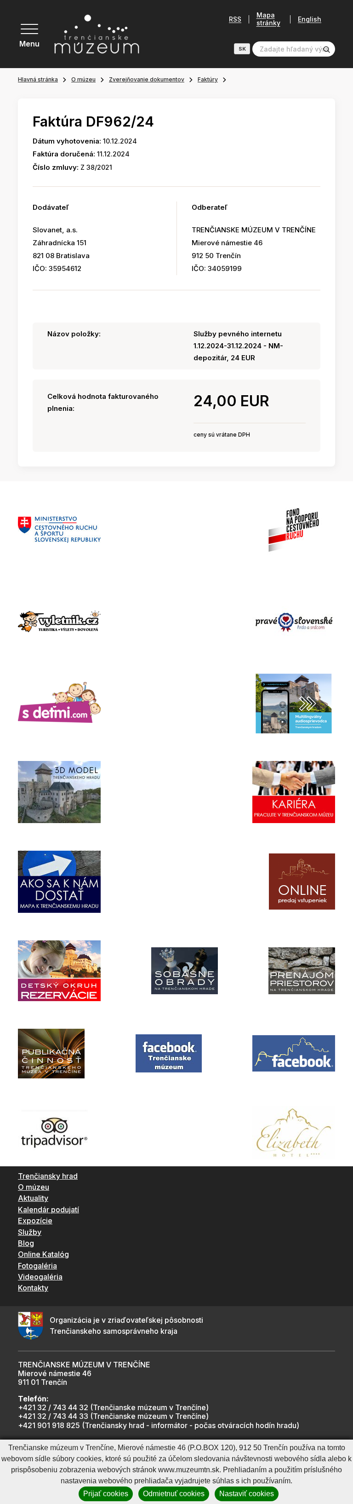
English (309, 19)
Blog (26, 1243)
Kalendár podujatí (48, 1209)
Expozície (35, 1220)
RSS (235, 19)
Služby (29, 1232)
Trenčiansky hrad (48, 1176)
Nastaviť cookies (246, 1494)
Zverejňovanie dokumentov (146, 79)
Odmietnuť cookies (174, 1494)
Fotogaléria (37, 1265)
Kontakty (33, 1287)
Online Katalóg (43, 1254)
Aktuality (33, 1198)
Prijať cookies (105, 1494)
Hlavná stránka (38, 79)
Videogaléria (40, 1276)
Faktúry (208, 79)
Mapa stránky (268, 19)
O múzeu (83, 79)
